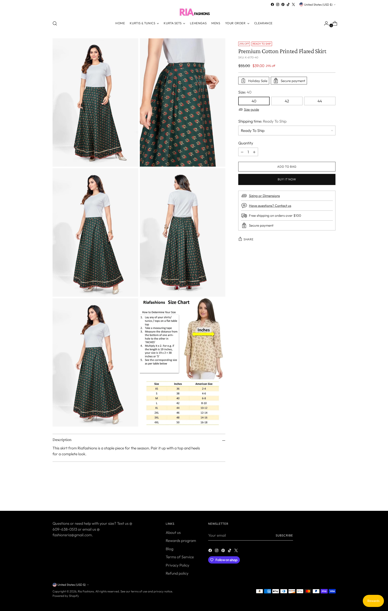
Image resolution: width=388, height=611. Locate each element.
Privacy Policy (177, 565)
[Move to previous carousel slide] (322, 497)
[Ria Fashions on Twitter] (293, 4)
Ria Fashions (86, 591)
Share (249, 239)
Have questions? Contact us (270, 205)
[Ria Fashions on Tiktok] (288, 4)
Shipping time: (262, 121)
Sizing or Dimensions (264, 196)
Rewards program (181, 540)
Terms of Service (180, 556)
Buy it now (287, 179)
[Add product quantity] (242, 152)
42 (287, 101)
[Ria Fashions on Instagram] (277, 4)
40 (254, 101)
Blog (169, 548)
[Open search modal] (55, 23)
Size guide (251, 109)
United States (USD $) (318, 4)
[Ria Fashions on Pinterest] (283, 4)
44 (319, 101)
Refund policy (177, 573)
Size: (244, 92)
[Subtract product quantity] (254, 152)
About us (173, 532)
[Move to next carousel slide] (332, 496)
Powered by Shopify (66, 596)
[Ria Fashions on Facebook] (272, 4)
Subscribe (284, 535)
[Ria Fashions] (194, 12)
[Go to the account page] (325, 23)
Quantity (245, 143)
